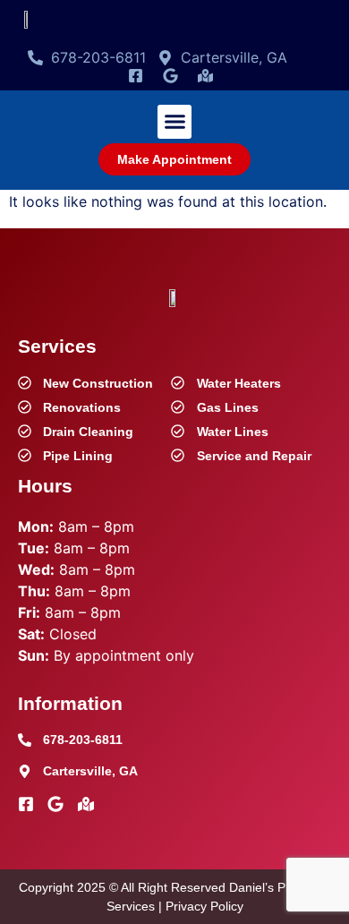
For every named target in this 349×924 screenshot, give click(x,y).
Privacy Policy (204, 906)
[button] (174, 122)
